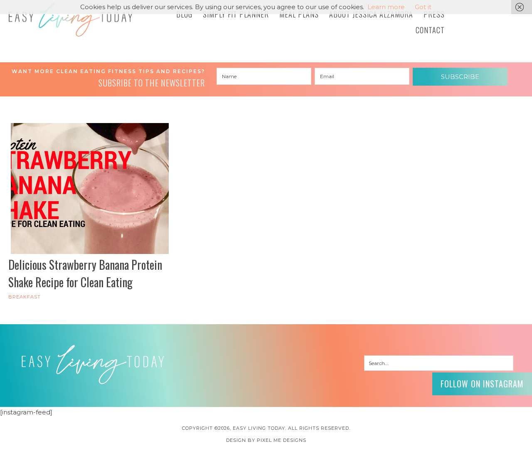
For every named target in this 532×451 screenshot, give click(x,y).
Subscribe (460, 77)
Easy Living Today (70, 19)
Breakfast (24, 297)
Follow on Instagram (482, 383)
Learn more (386, 7)
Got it (423, 7)
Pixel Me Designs (281, 440)
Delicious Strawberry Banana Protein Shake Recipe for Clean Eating (85, 273)
